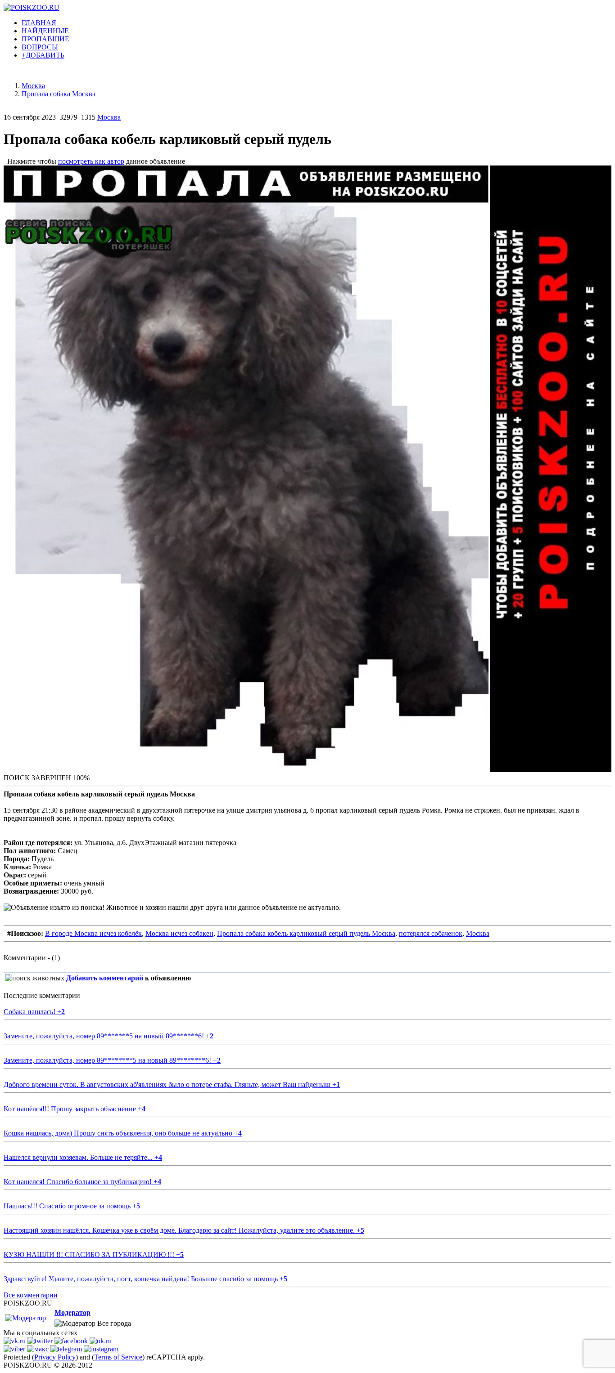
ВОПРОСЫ (40, 47)
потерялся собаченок (430, 933)
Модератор (72, 1312)
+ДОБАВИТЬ (43, 55)
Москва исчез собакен (179, 933)
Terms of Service (118, 1357)
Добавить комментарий (104, 978)
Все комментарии (31, 1295)
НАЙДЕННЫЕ (45, 31)
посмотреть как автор (91, 161)
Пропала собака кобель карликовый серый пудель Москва (306, 933)
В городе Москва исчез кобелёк (93, 933)
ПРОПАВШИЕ (45, 39)
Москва (109, 117)
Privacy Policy (55, 1357)
